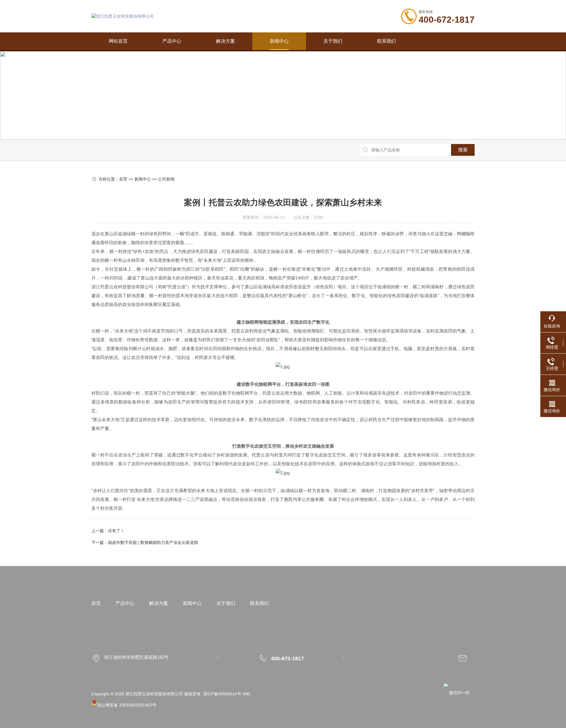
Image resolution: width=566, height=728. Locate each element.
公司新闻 (166, 179)
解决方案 (225, 41)
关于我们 (332, 41)
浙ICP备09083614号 (222, 693)
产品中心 (171, 41)
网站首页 (118, 41)
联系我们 (386, 41)
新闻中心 (279, 41)
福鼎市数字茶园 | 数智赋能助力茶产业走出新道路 (153, 542)
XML (246, 693)
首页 (123, 179)
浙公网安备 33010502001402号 (126, 705)
